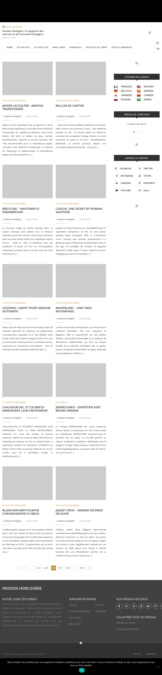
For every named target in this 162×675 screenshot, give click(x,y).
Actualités (23, 47)
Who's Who (75, 623)
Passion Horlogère (13, 116)
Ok (81, 670)
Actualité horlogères (79, 611)
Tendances (75, 47)
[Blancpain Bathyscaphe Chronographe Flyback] (27, 483)
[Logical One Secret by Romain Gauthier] (81, 181)
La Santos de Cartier (136, 124)
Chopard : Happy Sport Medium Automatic (26, 309)
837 (60, 567)
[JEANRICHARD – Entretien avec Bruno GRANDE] (81, 380)
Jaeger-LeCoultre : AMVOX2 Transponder (22, 107)
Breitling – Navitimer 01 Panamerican (21, 210)
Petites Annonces (122, 47)
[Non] (158, 666)
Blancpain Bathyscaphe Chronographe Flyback (20, 511)
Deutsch (126, 91)
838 (68, 567)
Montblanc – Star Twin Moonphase (74, 309)
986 (82, 567)
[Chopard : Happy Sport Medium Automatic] (27, 281)
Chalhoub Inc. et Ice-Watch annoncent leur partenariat (25, 408)
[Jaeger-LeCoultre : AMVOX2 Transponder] (27, 78)
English (148, 86)
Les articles (41, 47)
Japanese (126, 95)
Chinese (148, 95)
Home (9, 47)
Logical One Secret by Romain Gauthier (79, 210)
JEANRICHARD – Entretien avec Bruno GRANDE (78, 408)
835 (46, 567)
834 (39, 567)
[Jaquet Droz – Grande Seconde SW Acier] (81, 483)
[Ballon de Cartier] (81, 78)
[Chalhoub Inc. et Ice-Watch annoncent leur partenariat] (27, 380)
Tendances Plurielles (127, 629)
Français (126, 86)
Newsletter (101, 611)
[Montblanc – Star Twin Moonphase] (81, 281)
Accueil (73, 604)
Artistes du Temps (96, 47)
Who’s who (59, 47)
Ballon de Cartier (70, 106)
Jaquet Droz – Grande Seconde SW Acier (79, 511)
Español (149, 91)
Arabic (148, 99)
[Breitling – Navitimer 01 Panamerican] (27, 181)
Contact (99, 604)
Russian (126, 99)
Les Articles (75, 617)
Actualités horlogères (14, 101)
